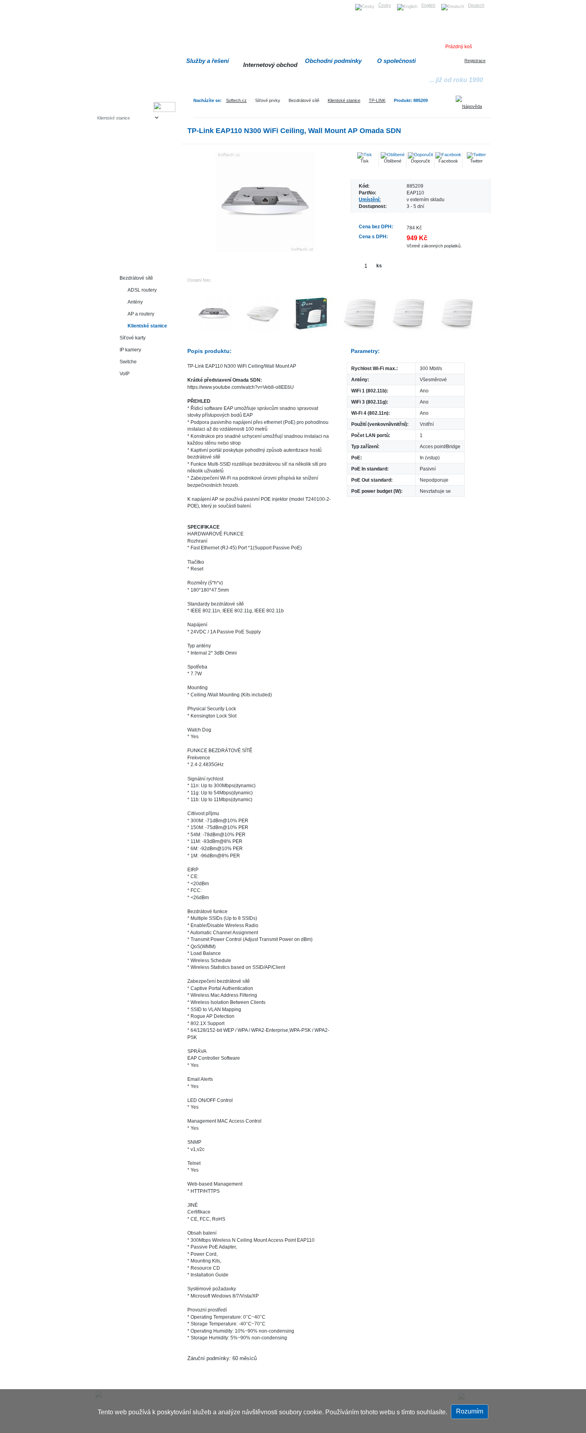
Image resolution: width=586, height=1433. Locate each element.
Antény (135, 301)
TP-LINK (377, 100)
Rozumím (469, 1411)
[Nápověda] (472, 104)
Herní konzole (125, 182)
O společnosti (396, 60)
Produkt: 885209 (411, 100)
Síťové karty (133, 337)
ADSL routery (142, 289)
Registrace (475, 60)
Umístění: (370, 199)
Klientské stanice (344, 100)
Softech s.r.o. (109, 2)
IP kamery (130, 349)
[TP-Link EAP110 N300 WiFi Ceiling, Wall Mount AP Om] (265, 202)
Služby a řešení (207, 60)
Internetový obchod (270, 64)
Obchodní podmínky (333, 60)
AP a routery (141, 313)
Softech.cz (236, 100)
